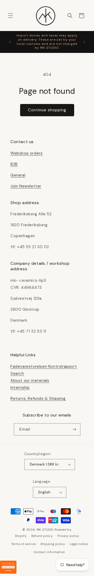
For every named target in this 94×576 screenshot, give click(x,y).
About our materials (29, 380)
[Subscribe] (74, 429)
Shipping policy (52, 544)
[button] (10, 15)
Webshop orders (26, 153)
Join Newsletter (25, 186)
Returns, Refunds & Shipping (38, 398)
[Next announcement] (84, 42)
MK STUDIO (46, 529)
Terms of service (23, 544)
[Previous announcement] (9, 42)
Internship (20, 387)
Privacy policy (68, 536)
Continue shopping (47, 110)
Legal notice (79, 544)
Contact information (49, 552)
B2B (14, 164)
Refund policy (41, 536)
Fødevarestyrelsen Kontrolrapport (43, 366)
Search (17, 373)
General (17, 175)
